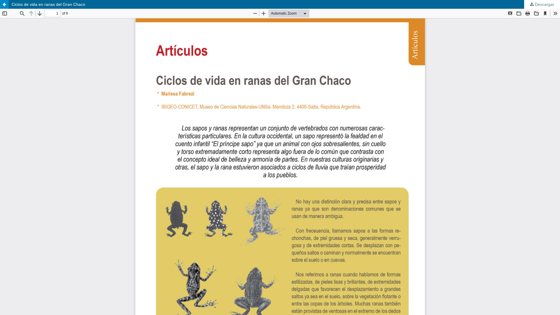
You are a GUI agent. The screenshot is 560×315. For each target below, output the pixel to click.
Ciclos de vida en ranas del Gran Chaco (48, 4)
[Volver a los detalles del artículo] (4, 4)
